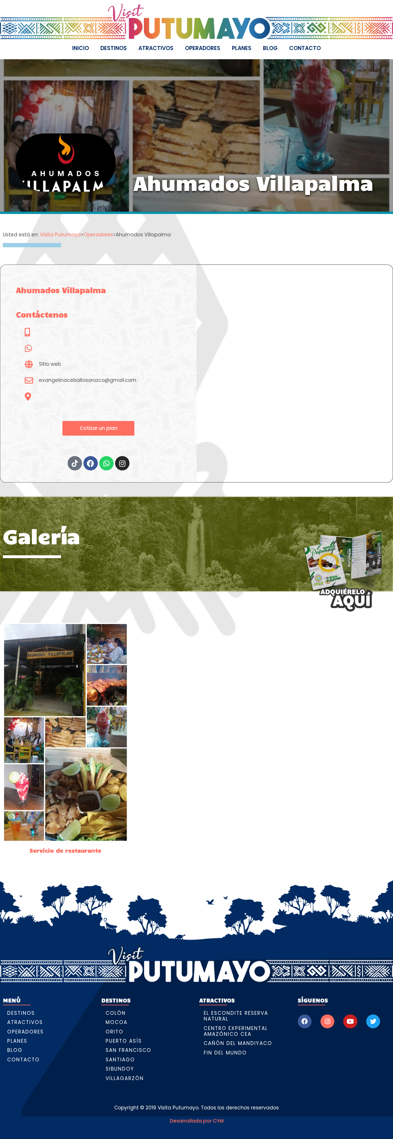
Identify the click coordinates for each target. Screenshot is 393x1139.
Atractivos (155, 48)
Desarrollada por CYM (197, 1120)
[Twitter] (373, 1021)
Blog (270, 48)
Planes (241, 48)
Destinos (113, 48)
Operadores (202, 48)
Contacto (305, 48)
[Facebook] (305, 1021)
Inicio (80, 48)
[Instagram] (327, 1021)
